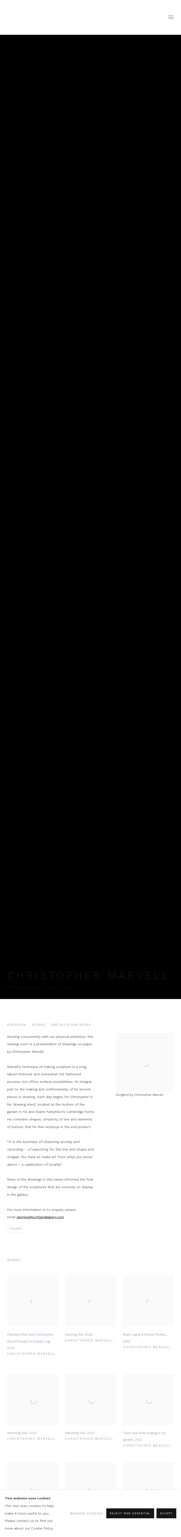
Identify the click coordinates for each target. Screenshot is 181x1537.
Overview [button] (16, 1024)
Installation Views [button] (71, 1024)
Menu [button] (170, 17)
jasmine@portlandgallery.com (40, 1217)
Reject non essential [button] (130, 1513)
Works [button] (38, 1024)
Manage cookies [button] (86, 1513)
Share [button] (16, 1228)
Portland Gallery (66, 17)
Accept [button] (166, 1513)
